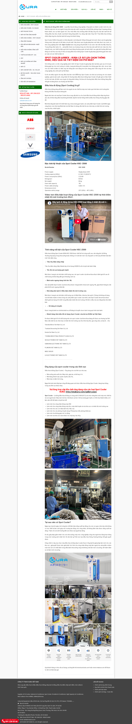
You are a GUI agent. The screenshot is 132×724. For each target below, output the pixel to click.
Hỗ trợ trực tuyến (28, 87)
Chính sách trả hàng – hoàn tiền (104, 692)
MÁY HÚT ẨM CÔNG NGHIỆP (28, 34)
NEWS (101, 9)
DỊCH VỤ (84, 9)
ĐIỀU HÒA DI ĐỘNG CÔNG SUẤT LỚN (30, 50)
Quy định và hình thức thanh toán (104, 687)
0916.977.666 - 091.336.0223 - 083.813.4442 (64, 2)
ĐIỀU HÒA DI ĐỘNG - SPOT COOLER (30, 38)
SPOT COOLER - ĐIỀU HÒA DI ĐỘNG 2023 (38, 16)
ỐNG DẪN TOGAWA (26, 41)
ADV (22, 58)
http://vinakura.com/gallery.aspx (81, 392)
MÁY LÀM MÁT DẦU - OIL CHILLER (30, 70)
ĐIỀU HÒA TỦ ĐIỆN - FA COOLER (30, 28)
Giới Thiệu (63, 9)
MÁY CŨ (109, 9)
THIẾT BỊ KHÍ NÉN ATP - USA (28, 55)
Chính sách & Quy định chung (103, 685)
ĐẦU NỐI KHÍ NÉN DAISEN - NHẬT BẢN (30, 45)
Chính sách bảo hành (101, 689)
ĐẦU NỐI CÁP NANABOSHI (28, 81)
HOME (22, 16)
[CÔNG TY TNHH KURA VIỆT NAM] (28, 7)
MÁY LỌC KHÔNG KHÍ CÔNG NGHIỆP (28, 62)
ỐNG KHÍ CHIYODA (26, 78)
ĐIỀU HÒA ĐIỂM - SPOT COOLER (29, 25)
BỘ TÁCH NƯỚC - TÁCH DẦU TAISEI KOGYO (30, 74)
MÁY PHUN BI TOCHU (27, 31)
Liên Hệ (93, 9)
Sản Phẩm (74, 9)
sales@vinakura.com (85, 2)
